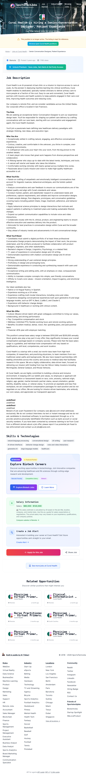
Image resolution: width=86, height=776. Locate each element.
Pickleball (28, 749)
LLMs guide (55, 772)
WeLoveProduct (74, 716)
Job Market (45, 5)
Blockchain (7, 717)
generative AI (13, 449)
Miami (48, 706)
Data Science (8, 674)
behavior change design (35, 445)
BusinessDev (8, 677)
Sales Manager (9, 713)
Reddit (70, 667)
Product (6, 684)
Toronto (49, 695)
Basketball (28, 727)
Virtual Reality (9, 670)
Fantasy (27, 720)
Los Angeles (51, 674)
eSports (27, 670)
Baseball (27, 731)
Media (26, 677)
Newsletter (71, 685)
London (49, 666)
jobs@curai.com (43, 427)
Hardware (28, 681)
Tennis (27, 745)
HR (4, 702)
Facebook (71, 682)
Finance (6, 720)
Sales (5, 695)
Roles (5, 663)
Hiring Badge (72, 689)
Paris (48, 688)
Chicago (49, 702)
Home (7, 51)
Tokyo (48, 710)
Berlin (48, 681)
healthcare (45, 449)
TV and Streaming (31, 688)
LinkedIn (70, 678)
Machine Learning (10, 681)
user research (68, 441)
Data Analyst (8, 746)
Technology (29, 684)
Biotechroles (72, 709)
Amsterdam (50, 684)
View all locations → (53, 721)
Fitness (27, 710)
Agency (27, 692)
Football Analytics (31, 702)
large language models (29, 449)
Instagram (71, 675)
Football (27, 742)
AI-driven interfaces (15, 445)
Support (6, 699)
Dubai (48, 713)
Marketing (7, 692)
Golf (26, 735)
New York (50, 670)
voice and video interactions (57, 445)
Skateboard (29, 706)
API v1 (47, 772)
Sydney (49, 699)
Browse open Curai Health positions (43, 44)
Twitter (70, 671)
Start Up (27, 666)
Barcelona (50, 692)
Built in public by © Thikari (17, 655)
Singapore (50, 717)
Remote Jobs (8, 706)
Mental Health (30, 713)
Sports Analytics (10, 750)
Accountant (7, 710)
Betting (27, 674)
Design (6, 688)
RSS (69, 692)
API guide (40, 772)
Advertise (55, 4)
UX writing (56, 441)
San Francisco (52, 677)
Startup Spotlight (74, 712)
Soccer (27, 724)
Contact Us (72, 696)
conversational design (40, 441)
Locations (50, 663)
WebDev (6, 666)
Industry (27, 663)
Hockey (27, 738)
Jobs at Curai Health (19, 51)
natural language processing (18, 441)
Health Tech (29, 717)
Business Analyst (10, 743)
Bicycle (27, 695)
